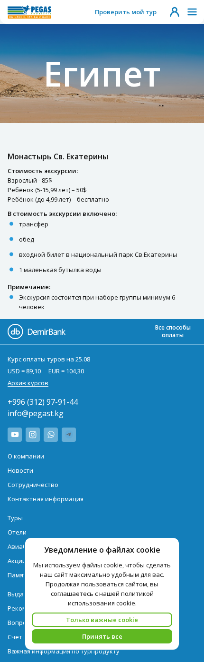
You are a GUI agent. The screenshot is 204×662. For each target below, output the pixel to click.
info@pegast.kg (36, 413)
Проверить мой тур (126, 12)
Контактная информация (45, 499)
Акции (17, 560)
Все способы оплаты (173, 331)
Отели (17, 532)
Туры (15, 518)
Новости (20, 470)
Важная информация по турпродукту (64, 651)
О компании (26, 456)
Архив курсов (28, 383)
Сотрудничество (33, 484)
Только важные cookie (102, 619)
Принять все (102, 636)
